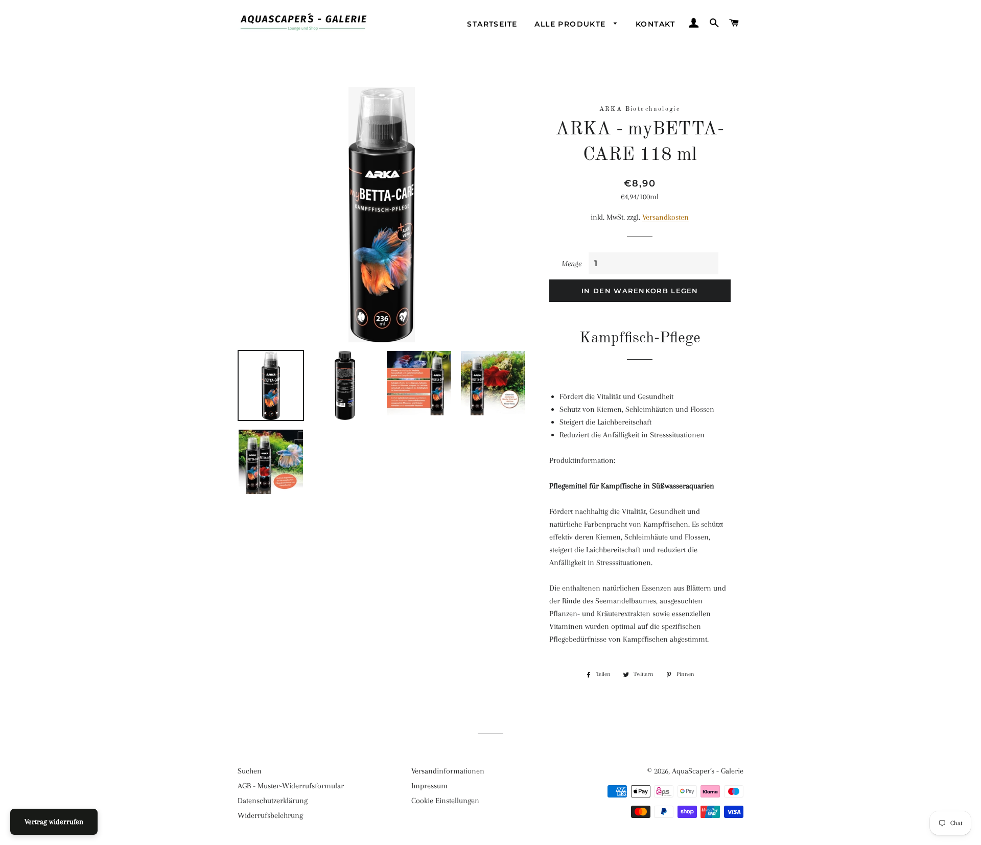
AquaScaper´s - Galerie (707, 771)
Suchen (250, 771)
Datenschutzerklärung (273, 800)
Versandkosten (665, 217)
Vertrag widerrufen (54, 821)
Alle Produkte (571, 24)
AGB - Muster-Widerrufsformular (291, 785)
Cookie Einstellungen (445, 800)
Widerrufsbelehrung (270, 815)
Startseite (492, 24)
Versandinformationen (447, 771)
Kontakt (655, 24)
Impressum (429, 785)
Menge (571, 263)
